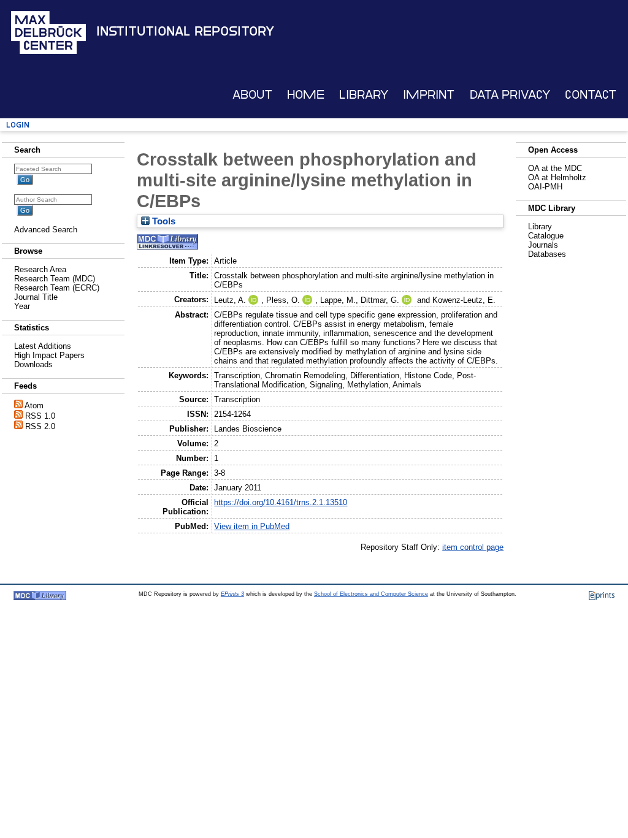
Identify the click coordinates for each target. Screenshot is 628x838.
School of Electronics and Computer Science (371, 594)
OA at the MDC (555, 168)
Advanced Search (45, 229)
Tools (162, 221)
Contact (590, 95)
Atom (34, 405)
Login (17, 125)
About (252, 95)
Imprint (428, 95)
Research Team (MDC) (54, 278)
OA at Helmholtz (557, 177)
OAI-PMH (545, 186)
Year (22, 306)
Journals (543, 244)
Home (305, 95)
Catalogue (546, 235)
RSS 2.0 (40, 426)
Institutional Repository (185, 31)
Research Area (40, 269)
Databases (547, 254)
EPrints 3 (232, 594)
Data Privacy (510, 95)
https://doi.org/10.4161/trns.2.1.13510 (280, 502)
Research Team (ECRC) (56, 287)
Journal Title (36, 297)
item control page (473, 547)
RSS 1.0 (40, 416)
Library (363, 95)
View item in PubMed (251, 526)
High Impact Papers (49, 355)
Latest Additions (42, 346)
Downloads (33, 364)
